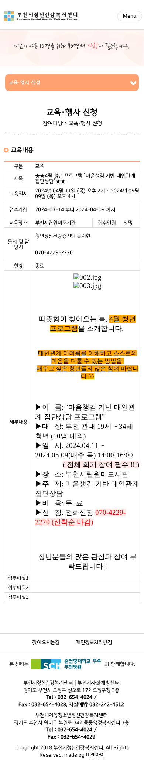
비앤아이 (95, 755)
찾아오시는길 (45, 642)
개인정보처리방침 (94, 642)
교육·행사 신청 (85, 123)
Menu (129, 16)
